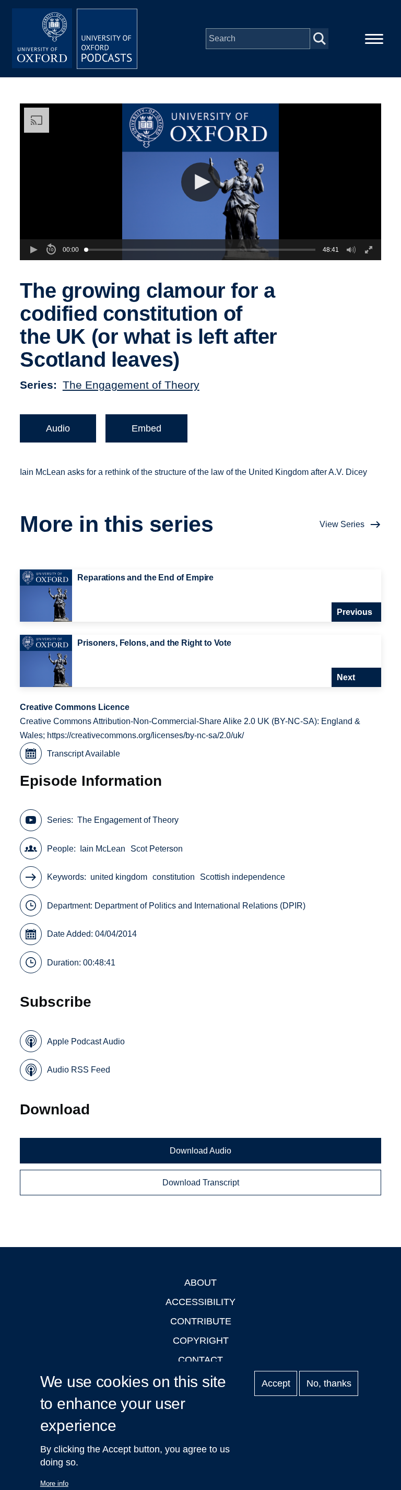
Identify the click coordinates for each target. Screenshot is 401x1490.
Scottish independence (242, 876)
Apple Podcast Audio (86, 1041)
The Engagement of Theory (131, 385)
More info (54, 1483)
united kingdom (118, 876)
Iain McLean (102, 848)
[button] (200, 182)
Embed (146, 428)
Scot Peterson (157, 848)
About (200, 1282)
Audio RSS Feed (78, 1069)
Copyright (201, 1340)
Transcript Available (83, 753)
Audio (58, 428)
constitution (173, 876)
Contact (200, 1360)
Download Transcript (200, 1182)
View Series (342, 524)
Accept (276, 1383)
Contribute (200, 1321)
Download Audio (200, 1150)
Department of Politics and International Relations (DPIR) (200, 905)
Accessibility (200, 1302)
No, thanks (328, 1383)
